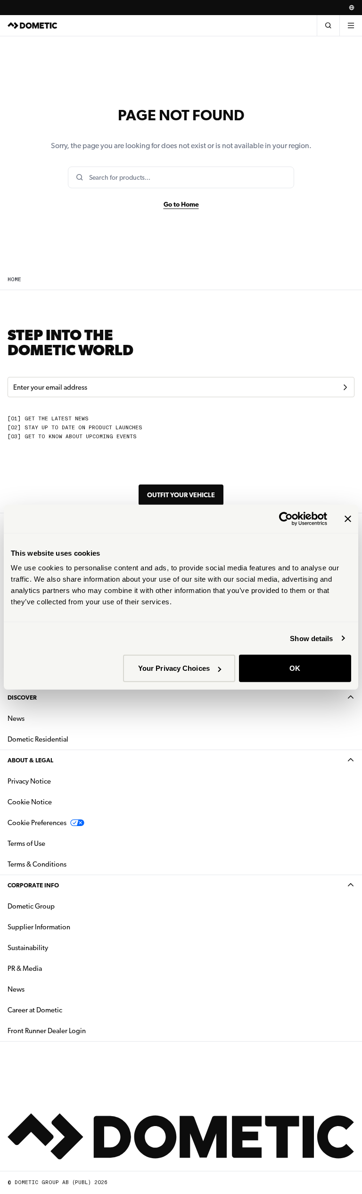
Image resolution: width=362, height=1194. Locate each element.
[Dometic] (33, 25)
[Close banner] (348, 518)
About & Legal (30, 760)
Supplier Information (39, 927)
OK (294, 668)
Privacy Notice (29, 781)
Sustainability (28, 948)
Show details (311, 638)
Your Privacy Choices (174, 668)
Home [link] (14, 279)
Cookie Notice (30, 802)
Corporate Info (33, 885)
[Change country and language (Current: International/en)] (351, 7)
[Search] (328, 25)
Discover (22, 697)
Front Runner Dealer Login (47, 1031)
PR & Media (54, 968)
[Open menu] (350, 25)
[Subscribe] (345, 387)
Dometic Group (61, 906)
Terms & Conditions (37, 864)
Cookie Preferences (37, 822)
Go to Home (181, 204)
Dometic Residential (68, 739)
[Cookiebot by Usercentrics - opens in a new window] (286, 518)
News (46, 718)
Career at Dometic (65, 1009)
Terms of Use (26, 843)
